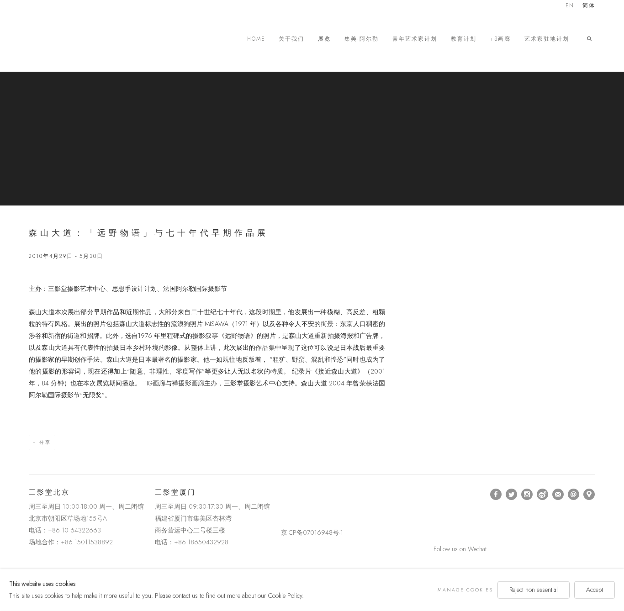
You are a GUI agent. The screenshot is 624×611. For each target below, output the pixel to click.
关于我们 (291, 39)
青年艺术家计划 (414, 39)
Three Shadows (93, 39)
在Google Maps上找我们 (589, 494)
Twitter (512, 494)
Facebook (496, 494)
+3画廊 (500, 39)
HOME (256, 39)
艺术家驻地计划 (546, 39)
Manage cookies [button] (465, 589)
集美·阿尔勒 (361, 39)
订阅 (558, 494)
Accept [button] (594, 589)
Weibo (543, 494)
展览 (324, 39)
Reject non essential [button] (533, 589)
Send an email (574, 494)
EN (570, 6)
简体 (588, 6)
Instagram (527, 494)
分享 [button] (45, 442)
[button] (591, 39)
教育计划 (463, 39)
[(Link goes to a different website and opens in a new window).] (282, 494)
